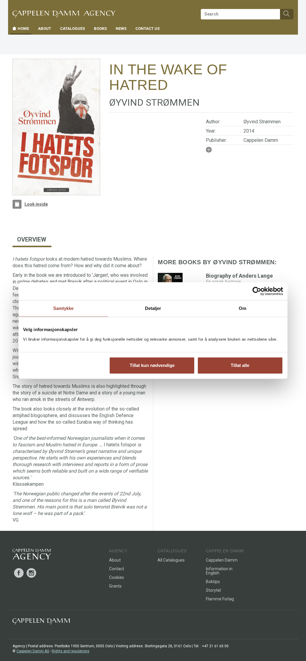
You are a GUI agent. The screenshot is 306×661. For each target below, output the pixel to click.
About (115, 560)
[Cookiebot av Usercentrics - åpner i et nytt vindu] (257, 291)
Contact (116, 568)
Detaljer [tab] (153, 308)
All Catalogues (171, 560)
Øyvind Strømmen (262, 121)
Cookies (116, 577)
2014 (249, 131)
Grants (115, 586)
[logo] (32, 555)
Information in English (219, 570)
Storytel (213, 590)
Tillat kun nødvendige (152, 365)
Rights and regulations (70, 651)
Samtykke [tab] (63, 308)
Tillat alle (240, 365)
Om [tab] (242, 308)
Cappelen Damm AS (32, 651)
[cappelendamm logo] (41, 623)
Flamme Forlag (220, 599)
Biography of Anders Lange (239, 276)
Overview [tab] (31, 239)
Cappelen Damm (261, 140)
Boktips (213, 581)
